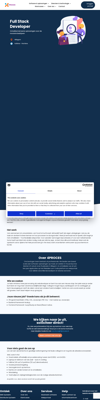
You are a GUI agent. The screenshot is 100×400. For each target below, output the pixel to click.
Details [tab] (50, 191)
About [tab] (79, 191)
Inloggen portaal (90, 5)
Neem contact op (69, 395)
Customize (49, 213)
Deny (21, 213)
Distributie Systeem (7, 397)
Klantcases (25, 397)
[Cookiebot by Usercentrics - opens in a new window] (83, 185)
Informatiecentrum (69, 397)
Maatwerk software (49, 395)
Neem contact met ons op (50, 335)
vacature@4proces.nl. (60, 331)
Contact (61, 6)
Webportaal (46, 397)
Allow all (79, 213)
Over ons (24, 395)
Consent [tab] (21, 191)
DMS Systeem (5, 395)
